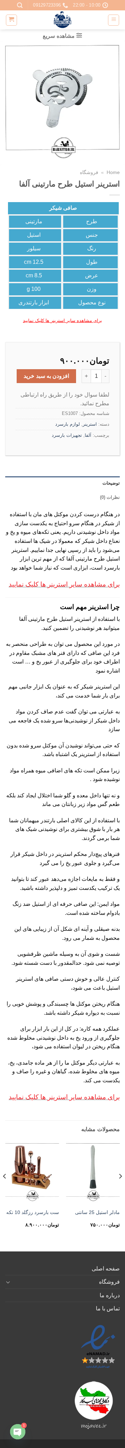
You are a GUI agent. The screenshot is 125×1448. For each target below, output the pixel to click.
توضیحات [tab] (111, 483)
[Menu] (113, 20)
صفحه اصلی (106, 1269)
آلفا (88, 435)
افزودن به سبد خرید (46, 376)
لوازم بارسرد (67, 424)
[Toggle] (8, 1282)
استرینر (90, 424)
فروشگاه (89, 172)
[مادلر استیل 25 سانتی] (93, 1173)
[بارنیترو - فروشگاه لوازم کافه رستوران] (62, 19)
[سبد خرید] (11, 20)
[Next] (4, 1190)
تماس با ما (108, 1308)
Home (113, 172)
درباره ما (110, 1295)
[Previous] (120, 1190)
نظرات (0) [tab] (110, 497)
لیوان (78, 1046)
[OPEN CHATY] (17, 1431)
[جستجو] (20, 5)
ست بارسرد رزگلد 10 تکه (32, 1212)
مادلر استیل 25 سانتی (97, 1212)
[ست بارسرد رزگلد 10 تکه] (32, 1173)
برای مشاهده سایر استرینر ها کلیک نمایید (62, 320)
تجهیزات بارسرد (67, 435)
